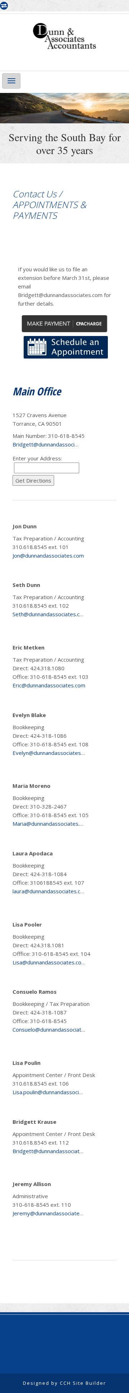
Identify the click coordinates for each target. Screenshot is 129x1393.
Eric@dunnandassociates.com (49, 685)
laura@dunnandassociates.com (50, 891)
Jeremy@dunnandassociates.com (53, 1213)
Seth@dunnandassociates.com (50, 614)
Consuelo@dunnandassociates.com (56, 1029)
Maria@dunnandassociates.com (51, 823)
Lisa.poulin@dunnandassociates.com (57, 1092)
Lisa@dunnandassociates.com (49, 962)
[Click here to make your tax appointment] (66, 346)
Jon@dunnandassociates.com (48, 555)
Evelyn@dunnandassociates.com (52, 752)
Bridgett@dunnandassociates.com (55, 444)
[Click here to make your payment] (64, 322)
